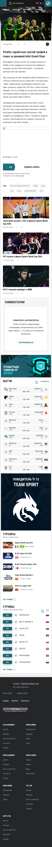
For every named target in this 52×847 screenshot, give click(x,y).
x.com (14, 157)
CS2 (41, 191)
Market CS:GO (22, 693)
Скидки (6, 748)
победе (16, 62)
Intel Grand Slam (30, 191)
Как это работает (9, 738)
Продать (6, 734)
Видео (28, 764)
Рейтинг (14, 701)
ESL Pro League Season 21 (20, 186)
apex (43, 186)
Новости (16, 10)
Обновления (30, 729)
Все (36, 382)
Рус (47, 610)
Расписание (30, 773)
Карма (6, 701)
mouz (19, 191)
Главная (5, 10)
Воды (28, 769)
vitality (35, 186)
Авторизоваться (26, 342)
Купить (5, 729)
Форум (28, 760)
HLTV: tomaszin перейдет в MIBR (17, 289)
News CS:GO (7, 693)
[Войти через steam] (48, 3)
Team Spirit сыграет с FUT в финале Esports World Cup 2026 (25, 222)
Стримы (27, 10)
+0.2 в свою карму (17, 176)
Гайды (28, 738)
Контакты (25, 701)
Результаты (44, 382)
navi (12, 191)
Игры (28, 743)
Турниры (38, 10)
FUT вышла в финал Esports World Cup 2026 (22, 256)
